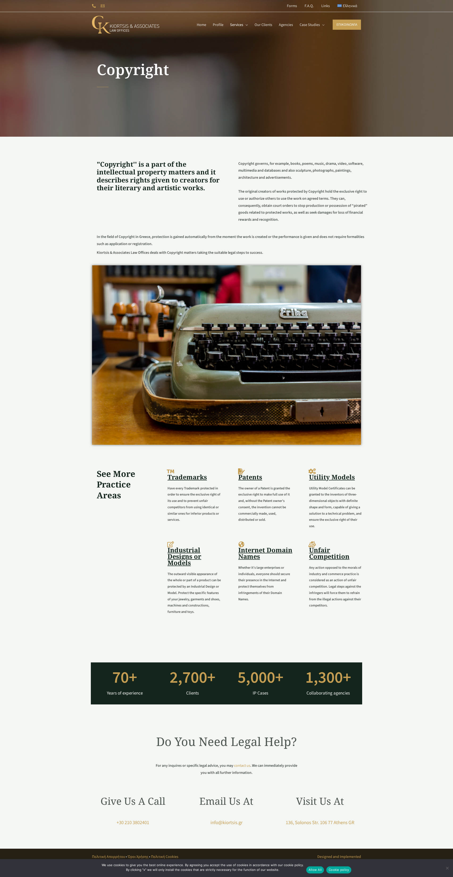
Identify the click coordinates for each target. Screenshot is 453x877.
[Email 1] (103, 6)
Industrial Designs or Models (184, 556)
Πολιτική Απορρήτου (108, 856)
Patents (250, 477)
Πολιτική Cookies (164, 856)
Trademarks (187, 477)
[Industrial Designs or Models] (170, 544)
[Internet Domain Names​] (241, 544)
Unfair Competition (329, 553)
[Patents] (241, 471)
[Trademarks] (170, 471)
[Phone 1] (94, 6)
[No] (447, 868)
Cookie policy (339, 870)
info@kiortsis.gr (226, 822)
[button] (245, 25)
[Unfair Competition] (312, 544)
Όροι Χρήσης (138, 856)
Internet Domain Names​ (265, 553)
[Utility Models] (312, 471)
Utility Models (332, 477)
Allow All (315, 870)
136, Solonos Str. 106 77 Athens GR (320, 822)
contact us (242, 765)
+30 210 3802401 (133, 822)
